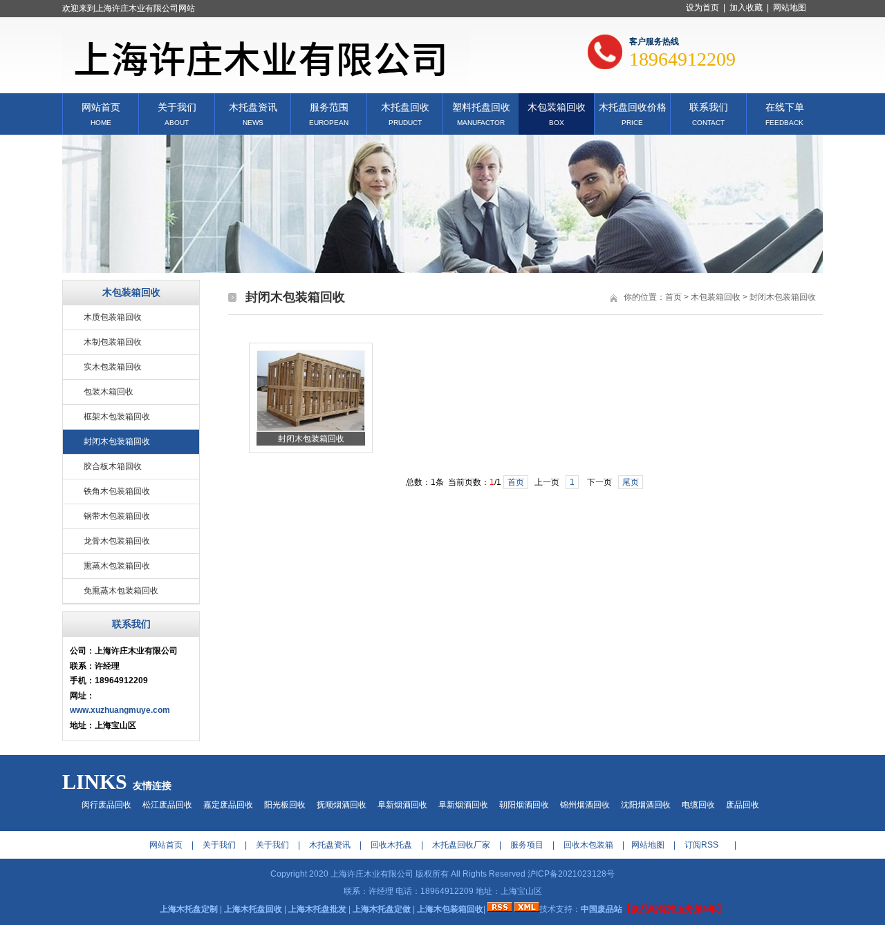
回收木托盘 (391, 845)
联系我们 (708, 106)
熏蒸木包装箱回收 (117, 566)
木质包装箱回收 (113, 317)
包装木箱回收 (108, 392)
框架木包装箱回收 (117, 416)
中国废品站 (601, 909)
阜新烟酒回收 (402, 805)
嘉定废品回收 (228, 805)
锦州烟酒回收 (585, 805)
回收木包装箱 (588, 845)
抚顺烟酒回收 (341, 805)
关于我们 (177, 106)
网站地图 (789, 7)
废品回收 (742, 805)
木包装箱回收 (557, 106)
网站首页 (101, 106)
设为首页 (702, 7)
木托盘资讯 (253, 106)
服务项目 (526, 845)
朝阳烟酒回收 (524, 805)
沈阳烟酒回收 (646, 805)
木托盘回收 (405, 106)
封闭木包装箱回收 (117, 441)
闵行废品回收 (106, 805)
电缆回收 (698, 805)
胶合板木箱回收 (113, 466)
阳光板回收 (285, 805)
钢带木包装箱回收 (117, 516)
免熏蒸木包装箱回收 (121, 590)
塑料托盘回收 (481, 106)
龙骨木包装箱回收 (117, 541)
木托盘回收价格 (633, 106)
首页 (673, 297)
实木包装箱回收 (113, 367)
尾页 (630, 482)
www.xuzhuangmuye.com (120, 710)
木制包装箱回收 (113, 342)
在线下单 (784, 106)
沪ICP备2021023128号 (571, 874)
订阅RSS (701, 845)
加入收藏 (746, 7)
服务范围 (329, 106)
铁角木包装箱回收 (117, 491)
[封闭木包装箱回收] (311, 429)
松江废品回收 (167, 805)
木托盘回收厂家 (461, 845)
